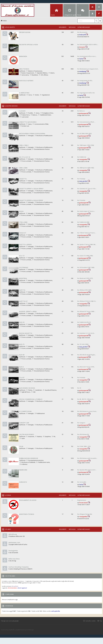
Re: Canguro (81, 423)
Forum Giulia (83, 503)
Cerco (30, 95)
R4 (54, 436)
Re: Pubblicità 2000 (83, 222)
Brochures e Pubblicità (28, 462)
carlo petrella (55, 611)
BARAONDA (23, 56)
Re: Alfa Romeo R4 (83, 434)
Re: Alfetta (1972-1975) (84, 290)
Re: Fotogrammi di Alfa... (85, 80)
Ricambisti (35, 75)
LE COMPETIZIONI (25, 411)
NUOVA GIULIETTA (25, 333)
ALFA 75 (21, 344)
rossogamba (83, 159)
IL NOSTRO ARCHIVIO (11, 106)
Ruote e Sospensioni (27, 73)
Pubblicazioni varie (44, 462)
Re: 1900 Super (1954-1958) (85, 145)
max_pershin (83, 181)
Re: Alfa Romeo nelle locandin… (87, 458)
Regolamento (81, 500)
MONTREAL (23, 278)
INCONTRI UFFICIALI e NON (28, 45)
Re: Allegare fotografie (84, 514)
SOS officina (44, 75)
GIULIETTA (22, 179)
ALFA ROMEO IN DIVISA (27, 388)
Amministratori (12, 588)
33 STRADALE (23, 267)
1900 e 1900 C (24, 145)
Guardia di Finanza (50, 390)
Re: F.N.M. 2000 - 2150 (83, 446)
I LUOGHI (22, 111)
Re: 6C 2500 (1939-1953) (84, 133)
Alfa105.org (13, 534)
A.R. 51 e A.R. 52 (24, 157)
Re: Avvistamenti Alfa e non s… (87, 56)
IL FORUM (8, 495)
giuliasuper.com (14, 542)
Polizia (30, 390)
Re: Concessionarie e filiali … (86, 122)
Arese (37, 113)
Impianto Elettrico (42, 73)
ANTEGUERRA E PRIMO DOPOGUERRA (32, 134)
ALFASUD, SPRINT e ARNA (28, 311)
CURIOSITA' (23, 482)
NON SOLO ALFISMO (26, 81)
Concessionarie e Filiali (41, 124)
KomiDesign (30, 630)
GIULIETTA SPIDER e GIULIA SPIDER (31, 200)
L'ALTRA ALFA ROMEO (26, 434)
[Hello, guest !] (92, 14)
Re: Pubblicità (81, 157)
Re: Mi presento (82, 32)
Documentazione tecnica (35, 460)
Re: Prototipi (81, 179)
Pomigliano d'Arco (47, 113)
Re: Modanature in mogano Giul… (88, 69)
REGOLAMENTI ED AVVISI (27, 500)
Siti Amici (8, 529)
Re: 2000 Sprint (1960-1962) (85, 168)
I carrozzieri (25, 117)
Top (101, 620)
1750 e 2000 (23, 222)
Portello (30, 113)
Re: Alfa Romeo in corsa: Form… (87, 411)
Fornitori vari (25, 126)
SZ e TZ (21, 256)
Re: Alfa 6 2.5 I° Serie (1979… (86, 367)
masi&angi (82, 71)
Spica (29, 124)
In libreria (24, 464)
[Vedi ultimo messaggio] (87, 35)
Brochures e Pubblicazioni (44, 135)
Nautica (39, 436)
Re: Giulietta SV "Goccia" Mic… (87, 188)
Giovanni (82, 47)
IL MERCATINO (24, 93)
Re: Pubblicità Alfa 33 (84, 322)
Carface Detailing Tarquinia (19, 567)
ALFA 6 (21, 367)
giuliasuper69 (83, 113)
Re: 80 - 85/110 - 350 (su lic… (85, 399)
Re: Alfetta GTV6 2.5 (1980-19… (86, 301)
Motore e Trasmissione (35, 71)
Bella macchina (14, 559)
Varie (23, 438)
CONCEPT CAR (24, 423)
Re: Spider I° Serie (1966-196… (86, 244)
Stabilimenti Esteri (45, 115)
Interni (52, 73)
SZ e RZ (21, 377)
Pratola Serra (25, 115)
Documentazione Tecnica (41, 149)
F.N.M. (21, 446)
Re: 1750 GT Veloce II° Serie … (86, 233)
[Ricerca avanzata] (100, 21)
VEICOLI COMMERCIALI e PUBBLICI (30, 399)
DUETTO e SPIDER (25, 244)
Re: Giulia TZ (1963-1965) (85, 256)
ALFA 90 (21, 355)
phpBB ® (11, 630)
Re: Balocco (81, 111)
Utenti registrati (22, 588)
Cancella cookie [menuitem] (90, 620)
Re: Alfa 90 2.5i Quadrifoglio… (86, 355)
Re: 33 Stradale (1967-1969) (85, 267)
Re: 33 (79, 388)
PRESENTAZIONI (24, 32)
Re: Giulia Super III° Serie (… (86, 211)
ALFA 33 (21, 322)
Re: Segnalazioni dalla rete (86, 93)
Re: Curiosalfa (81, 482)
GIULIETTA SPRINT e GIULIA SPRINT (31, 189)
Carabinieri (38, 390)
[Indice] (17, 10)
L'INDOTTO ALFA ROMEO (28, 122)
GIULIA (21, 211)
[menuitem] (92, 7)
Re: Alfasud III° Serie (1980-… (86, 311)
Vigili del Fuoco (25, 392)
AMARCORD (23, 470)
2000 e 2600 (23, 168)
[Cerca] (96, 21)
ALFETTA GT (23, 301)
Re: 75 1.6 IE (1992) (82, 344)
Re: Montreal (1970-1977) (85, 278)
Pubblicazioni (41, 413)
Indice (5, 20)
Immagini (31, 135)
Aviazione (31, 436)
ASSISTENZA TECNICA (26, 514)
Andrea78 (82, 35)
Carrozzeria (25, 75)
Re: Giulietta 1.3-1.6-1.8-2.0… (86, 333)
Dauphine (48, 436)
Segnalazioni (46, 95)
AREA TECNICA (24, 69)
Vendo (37, 95)
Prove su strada (26, 149)
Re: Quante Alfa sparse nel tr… (86, 470)
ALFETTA (22, 290)
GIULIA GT (22, 233)
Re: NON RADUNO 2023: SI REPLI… (87, 44)
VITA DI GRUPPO (10, 27)
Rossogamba (13, 551)
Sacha (81, 59)
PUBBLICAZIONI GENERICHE (28, 458)
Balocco (34, 115)
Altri (34, 392)
